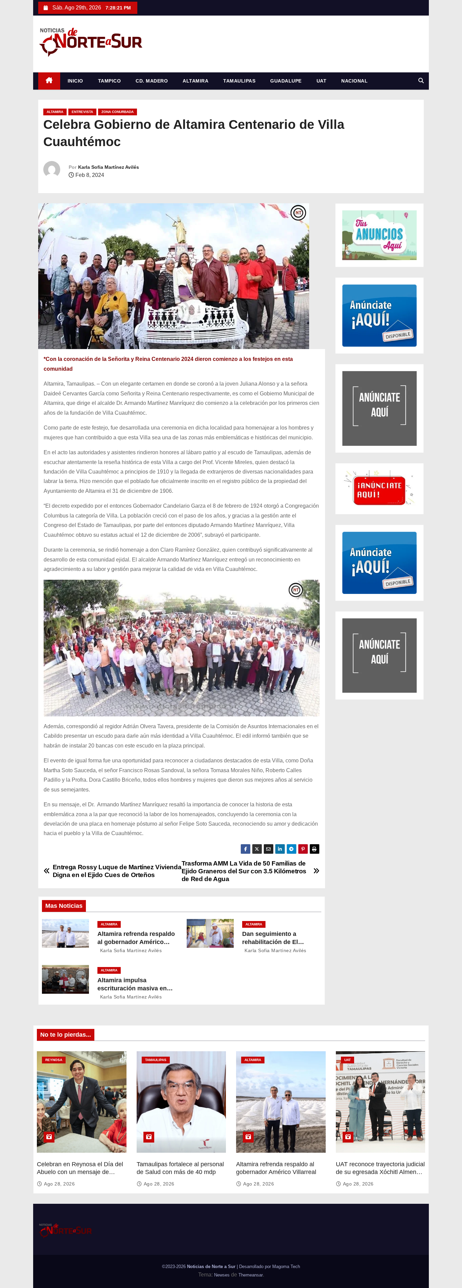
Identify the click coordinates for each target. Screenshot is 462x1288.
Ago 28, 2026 (59, 1184)
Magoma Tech (286, 1266)
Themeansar (250, 1275)
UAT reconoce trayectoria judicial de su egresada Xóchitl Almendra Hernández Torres (380, 1172)
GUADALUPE (286, 81)
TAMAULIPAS (239, 81)
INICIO (75, 81)
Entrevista (82, 112)
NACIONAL (354, 81)
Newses (222, 1275)
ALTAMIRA (195, 81)
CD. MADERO (152, 81)
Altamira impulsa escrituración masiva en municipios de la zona (132, 988)
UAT (322, 81)
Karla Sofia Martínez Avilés (108, 167)
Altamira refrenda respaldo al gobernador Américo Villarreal (136, 941)
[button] (421, 81)
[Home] (49, 81)
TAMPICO (109, 81)
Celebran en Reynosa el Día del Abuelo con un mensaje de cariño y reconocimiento (80, 1172)
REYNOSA (53, 1060)
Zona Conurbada (117, 112)
